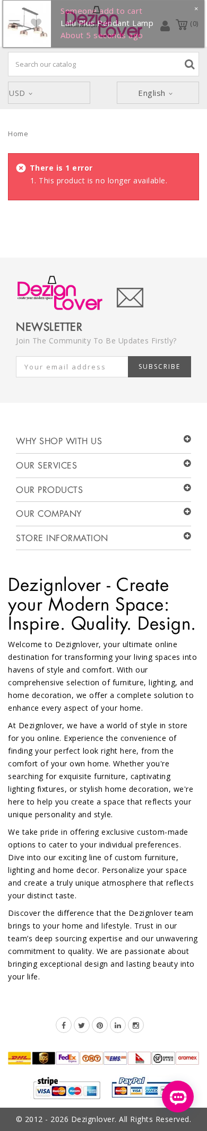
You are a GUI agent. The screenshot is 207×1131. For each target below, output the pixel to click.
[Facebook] (64, 1025)
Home (18, 133)
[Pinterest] (100, 1025)
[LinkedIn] (118, 1025)
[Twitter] (82, 1025)
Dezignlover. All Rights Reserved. (131, 1119)
